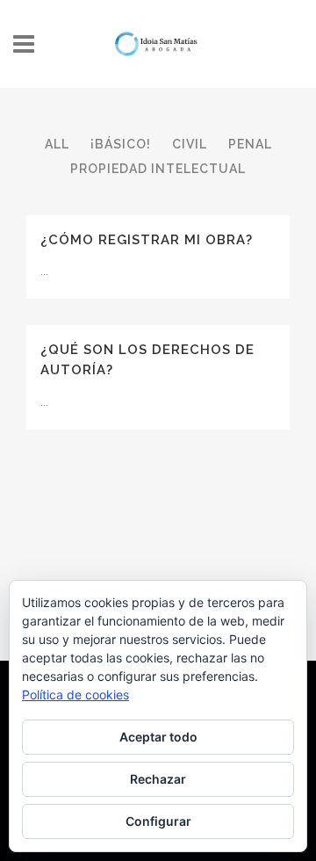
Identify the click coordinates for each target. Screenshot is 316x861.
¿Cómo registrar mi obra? (146, 240)
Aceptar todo (158, 736)
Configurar (158, 821)
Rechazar (158, 778)
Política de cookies (75, 694)
